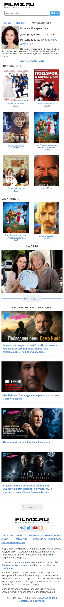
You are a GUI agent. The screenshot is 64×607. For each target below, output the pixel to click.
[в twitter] (28, 528)
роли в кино (48, 40)
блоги (57, 535)
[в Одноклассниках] (42, 528)
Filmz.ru (47, 554)
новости (21, 535)
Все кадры (32, 298)
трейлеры (7, 535)
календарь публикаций (47, 539)
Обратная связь (46, 598)
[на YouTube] (35, 528)
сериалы (46, 535)
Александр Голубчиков (15, 565)
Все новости (32, 507)
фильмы (34, 535)
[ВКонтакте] (21, 528)
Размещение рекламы (32, 601)
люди (4, 539)
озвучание (26, 44)
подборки (21, 539)
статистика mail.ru (13, 542)
